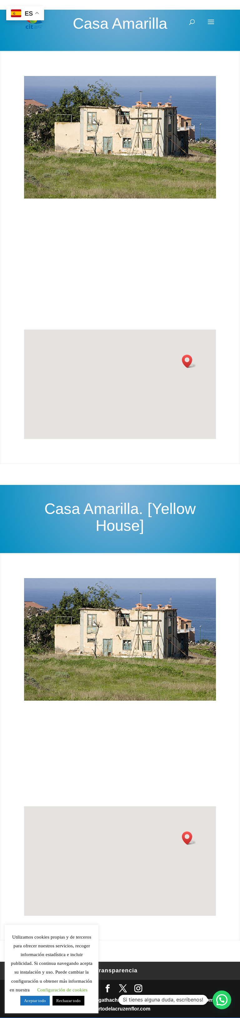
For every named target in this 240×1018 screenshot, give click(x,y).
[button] (221, 999)
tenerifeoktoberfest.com (185, 1000)
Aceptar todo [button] (35, 1000)
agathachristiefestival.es (124, 1000)
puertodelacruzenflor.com (119, 1008)
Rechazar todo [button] (68, 1000)
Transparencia (116, 970)
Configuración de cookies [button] (62, 989)
